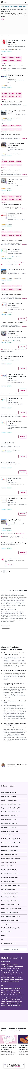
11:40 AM (18, 96)
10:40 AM (18, 93)
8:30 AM (4, 57)
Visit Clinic (22, 319)
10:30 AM (4, 199)
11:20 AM (11, 96)
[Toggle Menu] (24, 2)
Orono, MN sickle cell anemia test (10, 999)
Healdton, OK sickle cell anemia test (11, 1005)
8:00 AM (4, 286)
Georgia (11, 6)
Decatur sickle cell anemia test (9, 975)
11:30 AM (18, 199)
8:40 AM (18, 57)
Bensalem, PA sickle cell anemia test (11, 988)
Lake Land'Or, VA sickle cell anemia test (12, 995)
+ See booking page (20, 262)
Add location (9, 565)
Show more (24, 106)
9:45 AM (18, 129)
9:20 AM (18, 165)
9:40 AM (4, 235)
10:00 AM (4, 93)
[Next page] (9, 571)
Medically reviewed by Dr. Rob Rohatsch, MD (17, 764)
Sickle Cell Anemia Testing (20, 6)
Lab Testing (6, 6)
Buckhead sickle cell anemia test (10, 971)
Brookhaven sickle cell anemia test (10, 968)
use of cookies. (17, 1066)
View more (3, 63)
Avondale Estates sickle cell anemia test (12, 966)
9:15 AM (5, 129)
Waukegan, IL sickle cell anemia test (11, 993)
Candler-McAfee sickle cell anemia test (12, 973)
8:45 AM (4, 60)
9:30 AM (11, 129)
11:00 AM (4, 96)
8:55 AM (18, 60)
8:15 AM (12, 286)
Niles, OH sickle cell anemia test (10, 990)
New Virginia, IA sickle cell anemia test (12, 997)
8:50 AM (11, 60)
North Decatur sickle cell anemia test (11, 977)
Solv (2, 6)
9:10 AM (12, 165)
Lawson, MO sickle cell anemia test (11, 1003)
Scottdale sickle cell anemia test (10, 981)
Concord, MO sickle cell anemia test (11, 1001)
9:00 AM (18, 126)
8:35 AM (11, 57)
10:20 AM (11, 93)
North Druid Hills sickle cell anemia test (12, 979)
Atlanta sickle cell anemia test (9, 964)
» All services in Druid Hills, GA (10, 949)
